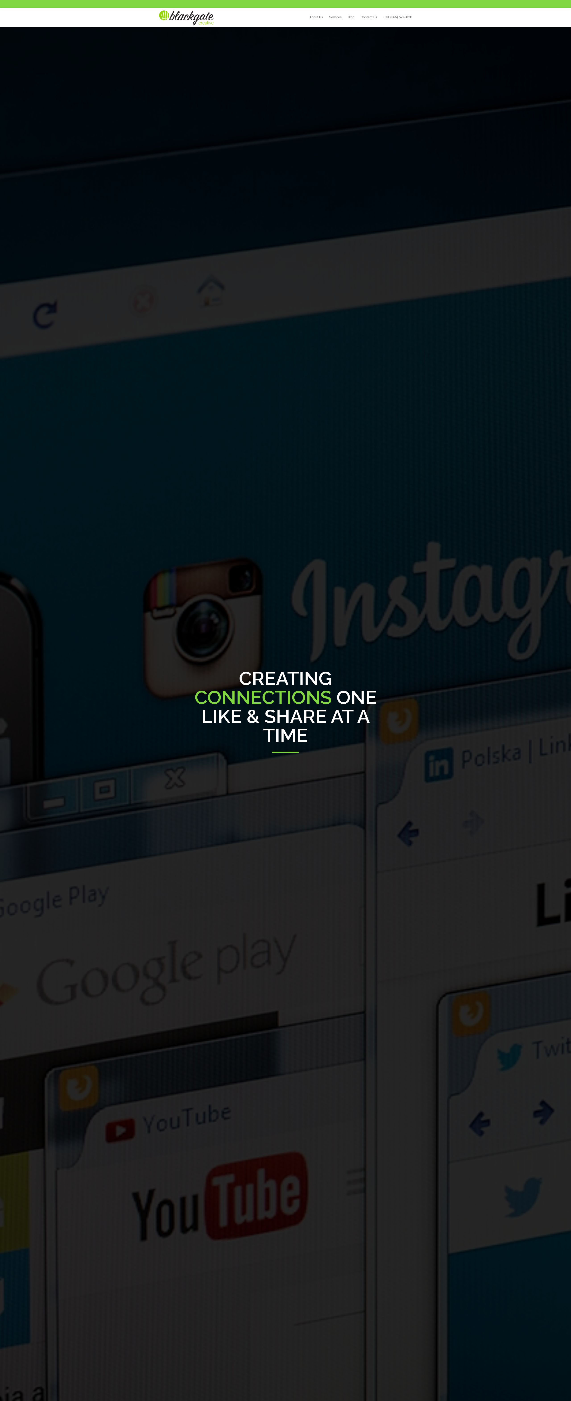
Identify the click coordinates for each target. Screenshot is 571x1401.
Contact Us (369, 17)
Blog (351, 17)
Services (335, 17)
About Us (316, 17)
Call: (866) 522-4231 (398, 17)
